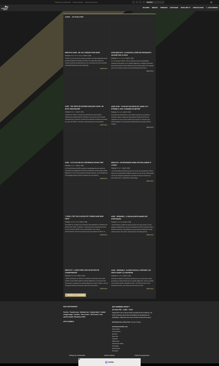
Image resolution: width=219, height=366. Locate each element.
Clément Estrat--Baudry (76, 55)
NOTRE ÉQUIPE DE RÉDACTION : (120, 326)
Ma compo (146, 7)
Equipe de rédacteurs (91, 2)
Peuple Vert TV (185, 7)
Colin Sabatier (115, 346)
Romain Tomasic (121, 58)
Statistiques (174, 7)
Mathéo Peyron (115, 341)
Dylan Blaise (73, 275)
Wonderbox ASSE (79, 317)
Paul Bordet (120, 222)
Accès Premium (212, 7)
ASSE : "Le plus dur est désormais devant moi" (84, 162)
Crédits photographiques (142, 355)
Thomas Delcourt (116, 331)
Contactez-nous (198, 7)
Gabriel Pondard (74, 222)
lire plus (103, 68)
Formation (163, 7)
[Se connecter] (211, 2)
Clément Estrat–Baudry (117, 343)
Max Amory (120, 112)
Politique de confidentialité (63, 2)
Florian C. (72, 112)
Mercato (155, 7)
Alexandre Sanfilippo (136, 322)
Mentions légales (78, 2)
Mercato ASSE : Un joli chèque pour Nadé (82, 52)
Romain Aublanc (116, 329)
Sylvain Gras (115, 336)
